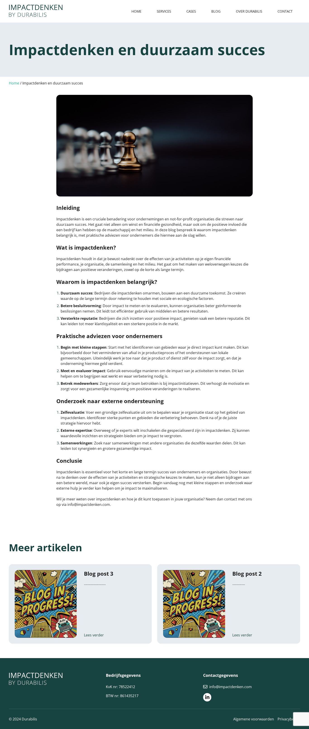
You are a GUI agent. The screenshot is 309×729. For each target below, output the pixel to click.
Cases (191, 11)
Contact (285, 11)
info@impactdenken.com (230, 686)
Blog (216, 11)
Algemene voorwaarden (253, 719)
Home (136, 11)
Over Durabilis (249, 11)
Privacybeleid (289, 719)
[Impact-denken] (36, 11)
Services (164, 11)
